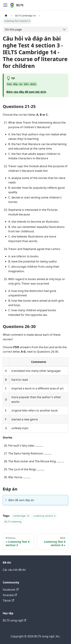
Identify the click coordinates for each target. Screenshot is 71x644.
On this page (13, 29)
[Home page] (6, 15)
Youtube (8, 595)
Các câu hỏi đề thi (14, 570)
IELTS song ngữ (13, 620)
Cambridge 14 (21, 515)
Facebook (9, 589)
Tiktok (7, 600)
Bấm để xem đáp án (21, 500)
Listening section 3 (44, 515)
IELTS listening (13, 521)
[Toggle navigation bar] (5, 5)
